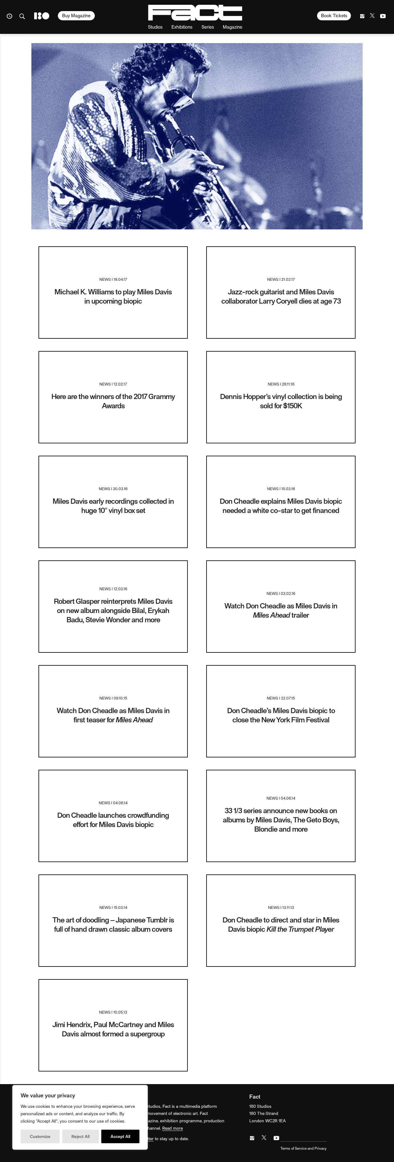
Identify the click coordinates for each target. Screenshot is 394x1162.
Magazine (232, 26)
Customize (40, 1136)
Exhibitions (181, 26)
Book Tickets (334, 15)
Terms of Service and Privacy (303, 1148)
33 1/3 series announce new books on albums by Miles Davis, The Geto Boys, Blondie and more (281, 819)
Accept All (120, 1136)
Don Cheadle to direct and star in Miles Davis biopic (281, 924)
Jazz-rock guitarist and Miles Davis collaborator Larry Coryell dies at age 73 (281, 296)
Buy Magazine (76, 15)
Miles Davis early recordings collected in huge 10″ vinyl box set (113, 505)
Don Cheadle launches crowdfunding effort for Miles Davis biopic (113, 819)
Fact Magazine (195, 12)
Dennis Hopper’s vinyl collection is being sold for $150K (281, 401)
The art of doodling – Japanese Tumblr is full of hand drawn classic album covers (113, 924)
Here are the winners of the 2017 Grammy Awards (113, 401)
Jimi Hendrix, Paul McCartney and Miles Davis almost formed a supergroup (113, 1029)
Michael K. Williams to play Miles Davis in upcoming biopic (113, 296)
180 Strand (41, 15)
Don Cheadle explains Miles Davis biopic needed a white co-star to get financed (281, 505)
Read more (172, 1128)
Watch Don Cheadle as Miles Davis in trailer (280, 610)
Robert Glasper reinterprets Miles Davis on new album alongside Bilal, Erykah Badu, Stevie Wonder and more (113, 610)
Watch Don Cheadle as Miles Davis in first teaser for (113, 715)
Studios (155, 26)
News (105, 279)
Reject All (80, 1136)
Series (208, 26)
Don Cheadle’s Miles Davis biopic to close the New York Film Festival (281, 715)
